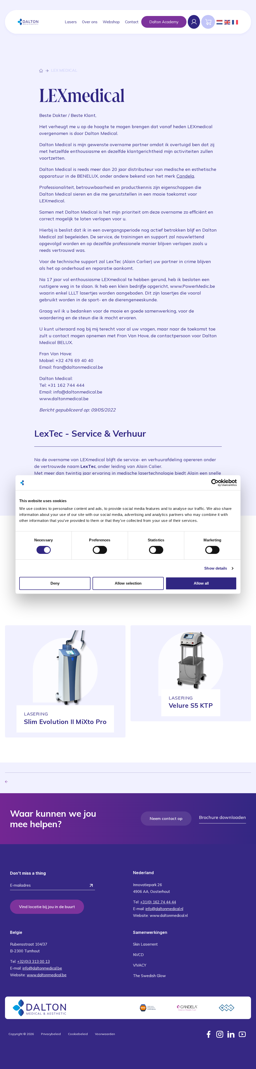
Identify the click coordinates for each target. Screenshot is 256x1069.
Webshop (111, 21)
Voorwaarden (105, 1034)
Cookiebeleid (78, 1034)
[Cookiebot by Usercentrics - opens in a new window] (215, 482)
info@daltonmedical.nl (164, 908)
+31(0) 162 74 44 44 (158, 902)
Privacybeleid (51, 1034)
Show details (215, 568)
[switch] (100, 550)
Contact (131, 21)
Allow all (201, 583)
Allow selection (128, 583)
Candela (185, 176)
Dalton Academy (163, 21)
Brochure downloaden (222, 817)
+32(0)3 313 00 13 (33, 961)
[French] (235, 21)
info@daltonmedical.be (42, 968)
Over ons (90, 21)
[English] (227, 21)
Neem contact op (166, 818)
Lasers (71, 21)
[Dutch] (219, 21)
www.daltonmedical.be (46, 975)
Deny (55, 583)
